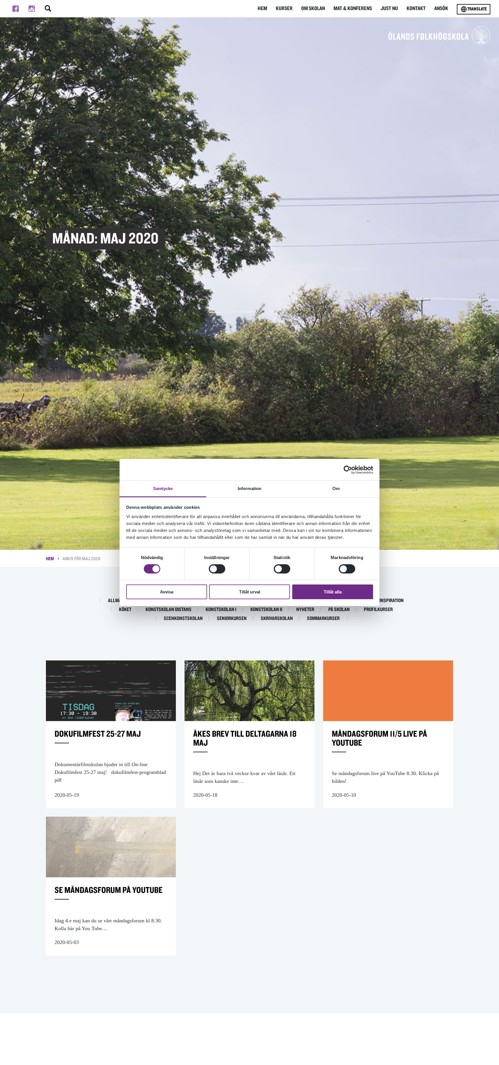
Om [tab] (336, 488)
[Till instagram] (32, 9)
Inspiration (391, 600)
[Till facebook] (16, 9)
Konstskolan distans (168, 609)
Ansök (441, 8)
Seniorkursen (232, 618)
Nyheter (305, 609)
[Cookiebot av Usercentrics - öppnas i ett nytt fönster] (348, 469)
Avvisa (166, 592)
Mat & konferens (353, 8)
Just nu (389, 8)
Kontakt (416, 8)
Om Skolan (313, 8)
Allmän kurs (121, 600)
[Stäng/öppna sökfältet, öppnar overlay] (48, 9)
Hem (262, 8)
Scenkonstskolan (183, 618)
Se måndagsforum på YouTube (109, 890)
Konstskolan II (266, 609)
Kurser (284, 8)
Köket (125, 609)
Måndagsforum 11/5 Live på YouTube (379, 738)
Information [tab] (249, 488)
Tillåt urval (249, 592)
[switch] (217, 569)
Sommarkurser (323, 618)
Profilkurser (378, 609)
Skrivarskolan (277, 618)
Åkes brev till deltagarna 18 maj (245, 738)
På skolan (339, 609)
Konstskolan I (221, 609)
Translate (477, 9)
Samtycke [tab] (163, 488)
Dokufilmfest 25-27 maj (98, 734)
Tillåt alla (333, 592)
